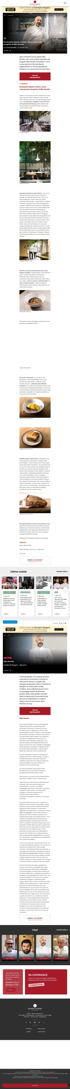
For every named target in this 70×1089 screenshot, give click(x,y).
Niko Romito (41, 955)
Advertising (28, 1028)
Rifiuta (42, 1081)
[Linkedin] (61, 623)
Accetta (35, 1085)
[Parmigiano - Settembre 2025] (35, 9)
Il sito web (22, 553)
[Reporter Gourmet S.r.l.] (35, 3)
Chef (5, 38)
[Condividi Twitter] (12, 51)
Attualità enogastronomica (9, 593)
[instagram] (30, 1022)
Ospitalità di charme (25, 592)
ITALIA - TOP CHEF (7, 657)
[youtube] (35, 1022)
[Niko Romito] (43, 948)
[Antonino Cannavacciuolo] (26, 948)
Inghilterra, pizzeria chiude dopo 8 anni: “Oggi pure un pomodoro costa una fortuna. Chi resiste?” (9, 602)
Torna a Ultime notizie (10, 622)
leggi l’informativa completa (49, 1076)
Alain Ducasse (58, 955)
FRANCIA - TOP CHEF (60, 958)
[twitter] (44, 1022)
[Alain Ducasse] (60, 948)
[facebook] (26, 1022)
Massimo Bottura (8, 955)
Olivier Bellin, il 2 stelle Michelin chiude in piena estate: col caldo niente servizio (42, 602)
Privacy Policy (41, 1028)
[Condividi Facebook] (10, 51)
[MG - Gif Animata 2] (35, 76)
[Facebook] (59, 623)
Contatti (29, 1031)
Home (5, 15)
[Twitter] (63, 623)
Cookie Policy (41, 1031)
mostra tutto (62, 571)
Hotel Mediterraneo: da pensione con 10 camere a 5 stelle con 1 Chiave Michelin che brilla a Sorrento (26, 601)
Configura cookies (32, 1081)
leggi (5, 614)
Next (65, 589)
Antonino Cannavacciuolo (24, 955)
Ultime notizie (10, 15)
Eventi (56, 592)
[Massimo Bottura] (9, 948)
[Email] (65, 623)
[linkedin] (39, 1022)
